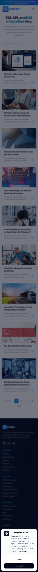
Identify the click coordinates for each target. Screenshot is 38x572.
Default (19, 559)
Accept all (19, 566)
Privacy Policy (23, 551)
